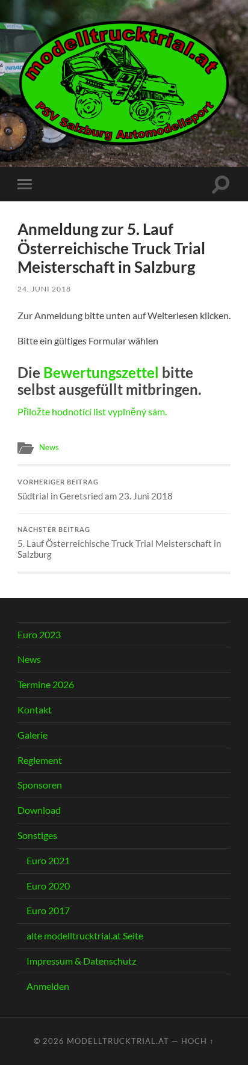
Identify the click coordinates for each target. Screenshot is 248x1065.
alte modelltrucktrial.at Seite (84, 935)
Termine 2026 (45, 684)
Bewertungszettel (101, 372)
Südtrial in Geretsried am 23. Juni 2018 (95, 489)
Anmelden (47, 986)
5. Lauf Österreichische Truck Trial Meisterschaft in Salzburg (119, 543)
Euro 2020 (48, 885)
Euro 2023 (39, 634)
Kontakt (34, 709)
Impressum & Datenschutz (81, 960)
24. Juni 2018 (44, 288)
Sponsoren (39, 784)
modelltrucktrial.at (118, 1041)
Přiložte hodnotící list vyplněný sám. (92, 411)
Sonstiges (37, 835)
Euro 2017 (48, 910)
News (49, 447)
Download (39, 810)
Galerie (32, 734)
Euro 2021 (48, 860)
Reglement (39, 760)
